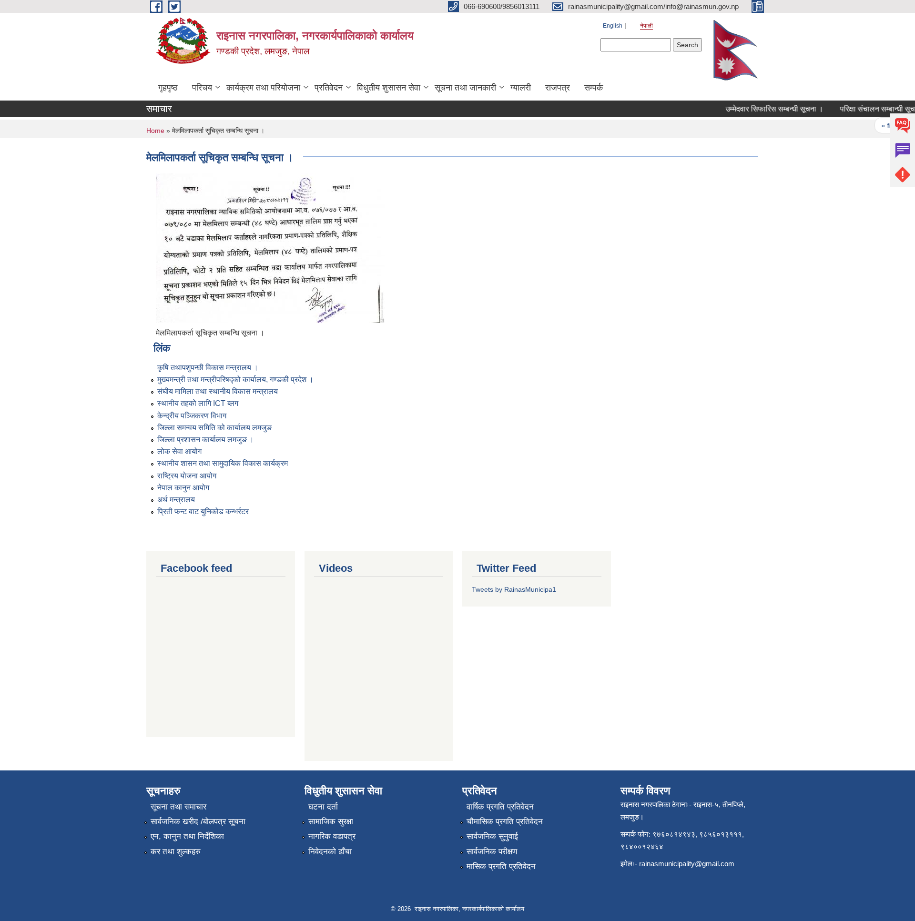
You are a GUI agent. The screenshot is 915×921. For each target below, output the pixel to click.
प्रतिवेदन (329, 87)
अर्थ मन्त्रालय (176, 500)
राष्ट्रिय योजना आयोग (186, 476)
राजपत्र (557, 87)
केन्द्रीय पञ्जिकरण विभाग (191, 416)
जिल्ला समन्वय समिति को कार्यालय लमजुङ (214, 428)
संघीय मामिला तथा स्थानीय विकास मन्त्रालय (217, 391)
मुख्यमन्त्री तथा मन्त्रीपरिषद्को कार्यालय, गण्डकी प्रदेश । (235, 379)
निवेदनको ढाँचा (330, 851)
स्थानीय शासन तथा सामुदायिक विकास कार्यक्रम (222, 463)
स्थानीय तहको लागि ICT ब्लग (197, 403)
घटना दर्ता (323, 806)
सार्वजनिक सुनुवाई (492, 836)
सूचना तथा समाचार (178, 806)
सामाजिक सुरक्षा (330, 821)
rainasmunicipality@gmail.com (686, 864)
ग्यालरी (520, 87)
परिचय (202, 87)
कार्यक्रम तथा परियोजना (263, 87)
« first (880, 125)
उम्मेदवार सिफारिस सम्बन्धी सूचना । (765, 109)
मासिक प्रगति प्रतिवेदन (501, 866)
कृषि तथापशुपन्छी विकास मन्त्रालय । (207, 368)
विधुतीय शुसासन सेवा (388, 87)
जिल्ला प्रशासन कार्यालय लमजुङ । (205, 439)
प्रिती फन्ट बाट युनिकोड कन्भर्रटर (203, 511)
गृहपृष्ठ (168, 87)
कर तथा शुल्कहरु (176, 851)
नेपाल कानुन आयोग (183, 488)
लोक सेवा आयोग (179, 451)
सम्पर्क (593, 87)
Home (155, 130)
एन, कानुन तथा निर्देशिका (187, 836)
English (612, 25)
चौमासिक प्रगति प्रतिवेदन (505, 821)
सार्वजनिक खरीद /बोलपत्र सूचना (198, 821)
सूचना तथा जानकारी (465, 87)
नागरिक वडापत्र (332, 836)
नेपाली (646, 25)
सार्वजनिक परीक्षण (492, 851)
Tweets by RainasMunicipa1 (514, 589)
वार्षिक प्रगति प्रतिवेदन (500, 806)
